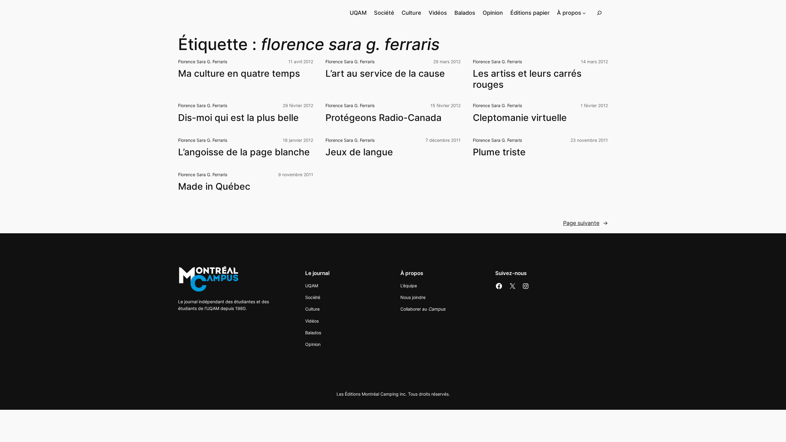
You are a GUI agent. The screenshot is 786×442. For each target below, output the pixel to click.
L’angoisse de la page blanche (244, 152)
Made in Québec (214, 186)
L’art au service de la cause (385, 73)
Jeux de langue (359, 152)
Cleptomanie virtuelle (520, 117)
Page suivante (585, 223)
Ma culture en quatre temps (239, 73)
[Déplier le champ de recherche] (599, 12)
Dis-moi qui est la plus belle (238, 117)
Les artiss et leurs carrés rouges (527, 79)
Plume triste (499, 152)
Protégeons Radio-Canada (383, 117)
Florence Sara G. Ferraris (202, 61)
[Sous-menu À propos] (584, 12)
